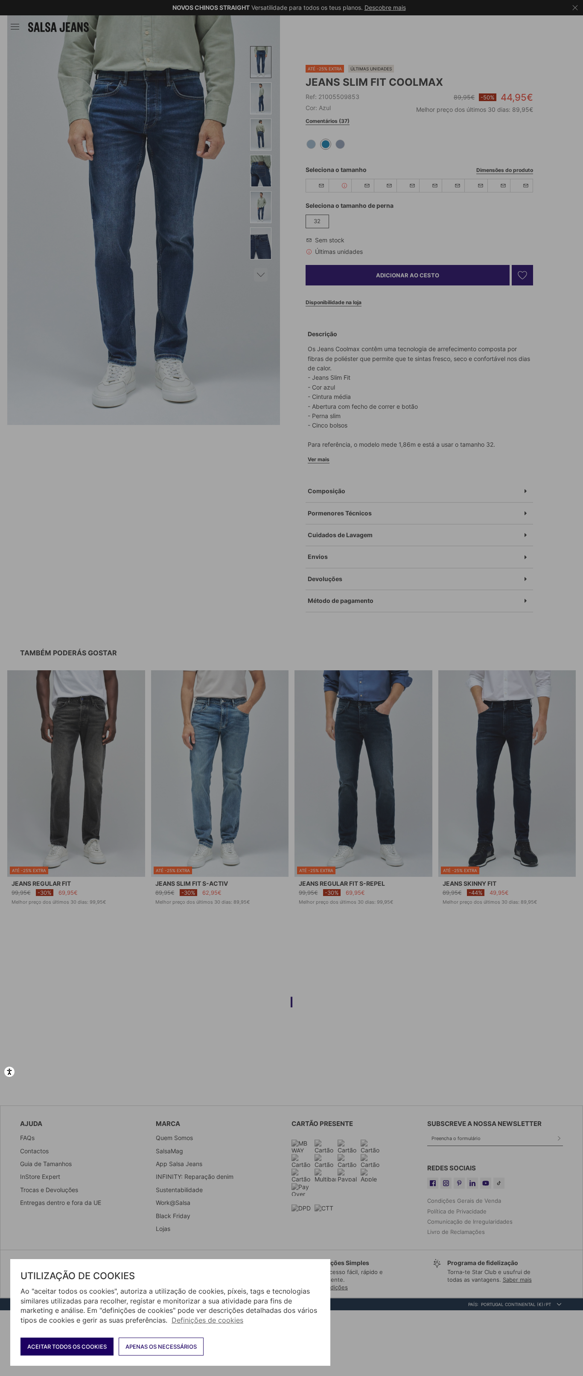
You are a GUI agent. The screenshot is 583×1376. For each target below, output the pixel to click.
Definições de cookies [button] (207, 1320)
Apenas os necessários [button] (161, 1346)
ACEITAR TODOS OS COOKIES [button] (67, 1346)
